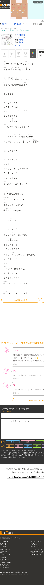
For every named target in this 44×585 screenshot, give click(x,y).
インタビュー (4, 568)
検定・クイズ (4, 560)
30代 (27, 446)
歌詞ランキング (5, 549)
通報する (16, 364)
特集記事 (3, 557)
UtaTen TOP (4, 541)
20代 (18, 446)
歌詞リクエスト (35, 546)
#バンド (17, 45)
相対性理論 (20, 35)
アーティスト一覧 (36, 549)
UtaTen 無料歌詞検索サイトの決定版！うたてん (13, 572)
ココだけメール (35, 541)
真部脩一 (22, 40)
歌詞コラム (3, 552)
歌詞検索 (3, 544)
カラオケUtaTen (5, 562)
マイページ (3, 546)
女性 (27, 442)
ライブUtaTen (4, 565)
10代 (9, 446)
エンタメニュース (6, 554)
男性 (12, 442)
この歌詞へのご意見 (20, 300)
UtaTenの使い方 (35, 554)
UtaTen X (33, 544)
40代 (36, 446)
